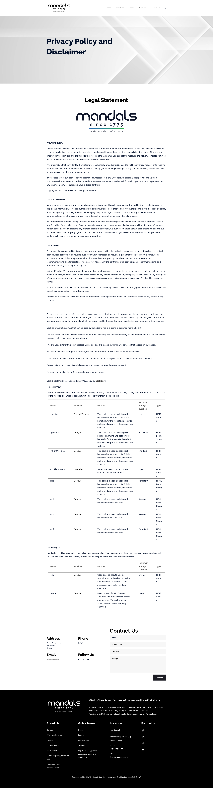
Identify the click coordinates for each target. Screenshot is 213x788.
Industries (120, 8)
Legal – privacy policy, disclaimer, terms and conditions (87, 754)
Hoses (108, 8)
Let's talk (160, 677)
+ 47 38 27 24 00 (116, 749)
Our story (50, 730)
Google (77, 432)
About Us (156, 8)
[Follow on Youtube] (88, 659)
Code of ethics (53, 745)
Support (81, 745)
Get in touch (52, 751)
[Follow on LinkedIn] (83, 659)
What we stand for (54, 735)
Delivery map (83, 740)
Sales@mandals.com (119, 757)
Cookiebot (100, 381)
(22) (48, 759)
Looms (131, 8)
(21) (68, 756)
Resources (143, 8)
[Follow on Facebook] (79, 659)
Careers (50, 740)
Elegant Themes (81, 414)
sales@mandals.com (53, 659)
